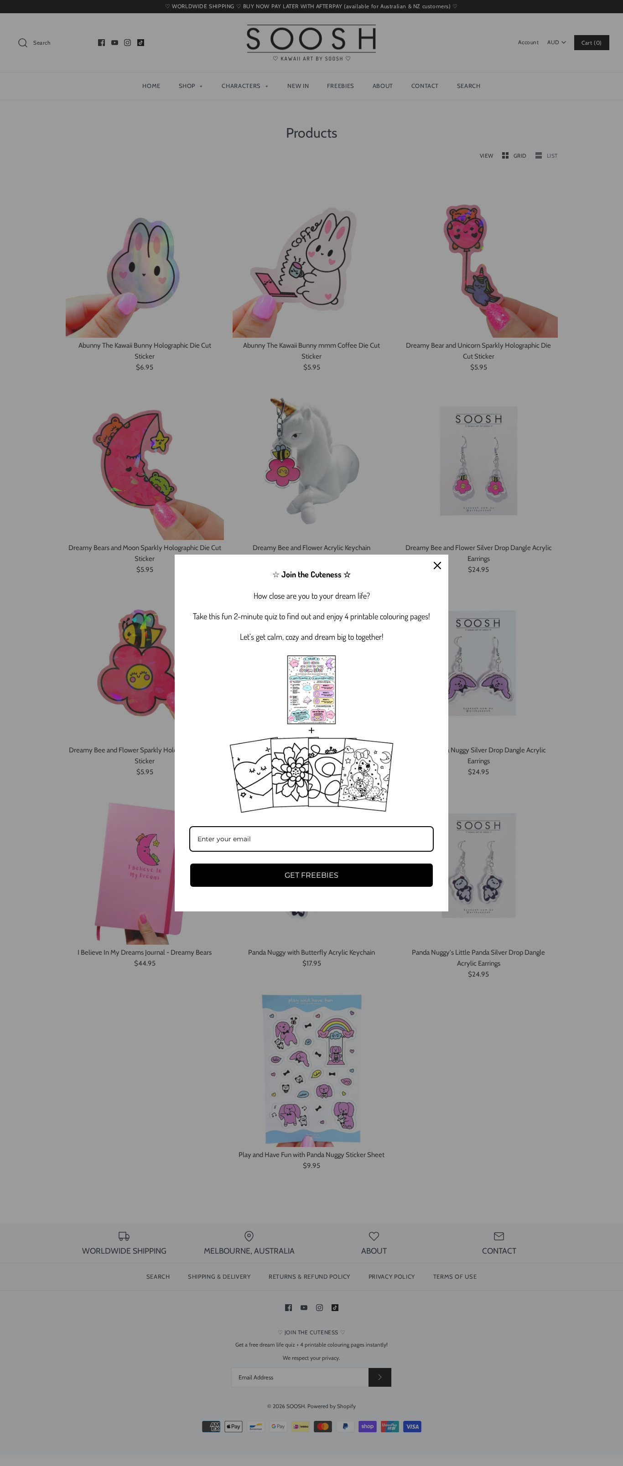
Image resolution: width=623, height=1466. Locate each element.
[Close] (437, 565)
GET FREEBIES (311, 875)
